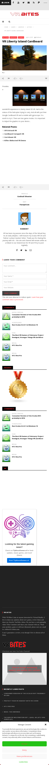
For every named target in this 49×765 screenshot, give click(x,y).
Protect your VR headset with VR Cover (21, 701)
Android (13, 37)
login (6, 2)
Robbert (38, 37)
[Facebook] (13, 2)
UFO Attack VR (10, 130)
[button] (45, 724)
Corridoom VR (10, 137)
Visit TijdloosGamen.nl (19, 560)
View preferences (24, 756)
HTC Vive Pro (17, 345)
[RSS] (33, 2)
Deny (24, 750)
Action (5, 37)
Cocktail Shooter (24, 195)
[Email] (28, 2)
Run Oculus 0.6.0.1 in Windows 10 (25, 325)
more (46, 78)
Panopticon (24, 204)
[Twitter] (23, 2)
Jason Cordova (17, 312)
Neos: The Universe (12, 712)
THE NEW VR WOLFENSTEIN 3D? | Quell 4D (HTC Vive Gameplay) (24, 718)
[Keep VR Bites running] (38, 2)
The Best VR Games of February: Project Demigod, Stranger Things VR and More (28, 336)
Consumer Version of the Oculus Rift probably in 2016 (24, 694)
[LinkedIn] (26, 250)
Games (21, 37)
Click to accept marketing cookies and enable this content (24, 668)
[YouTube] (18, 2)
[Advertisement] (24, 164)
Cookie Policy (23, 762)
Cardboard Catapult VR (14, 134)
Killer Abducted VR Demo (15, 140)
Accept (25, 744)
